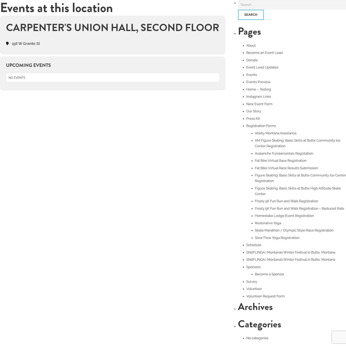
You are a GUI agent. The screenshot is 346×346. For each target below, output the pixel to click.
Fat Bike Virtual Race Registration (281, 161)
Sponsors (253, 267)
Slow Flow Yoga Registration (277, 238)
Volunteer (254, 289)
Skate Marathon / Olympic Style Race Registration (294, 230)
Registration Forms (261, 126)
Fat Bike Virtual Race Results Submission (286, 168)
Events (251, 75)
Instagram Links (258, 97)
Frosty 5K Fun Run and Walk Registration (286, 201)
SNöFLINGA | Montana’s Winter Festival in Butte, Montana (290, 252)
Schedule (253, 245)
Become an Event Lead (264, 53)
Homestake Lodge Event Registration (284, 216)
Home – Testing (258, 89)
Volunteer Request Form (265, 296)
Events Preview (258, 82)
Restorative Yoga (268, 223)
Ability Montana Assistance (276, 133)
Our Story (253, 111)
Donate (252, 60)
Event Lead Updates (262, 67)
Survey (251, 282)
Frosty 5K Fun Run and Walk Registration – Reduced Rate (299, 208)
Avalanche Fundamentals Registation (284, 153)
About (251, 45)
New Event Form (259, 104)
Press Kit (253, 119)
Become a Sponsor (269, 274)
